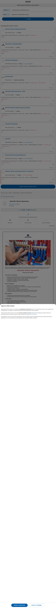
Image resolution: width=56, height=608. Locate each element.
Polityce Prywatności (33, 314)
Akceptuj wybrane (36, 605)
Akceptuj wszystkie (19, 605)
